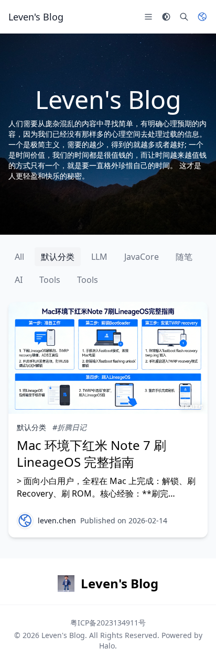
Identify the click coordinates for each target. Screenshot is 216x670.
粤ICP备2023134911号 (108, 623)
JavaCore (141, 256)
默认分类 (57, 256)
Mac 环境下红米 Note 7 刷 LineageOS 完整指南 (91, 453)
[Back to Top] (193, 647)
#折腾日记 (69, 427)
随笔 (184, 256)
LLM (99, 256)
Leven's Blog (63, 635)
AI (19, 279)
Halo (107, 646)
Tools (49, 279)
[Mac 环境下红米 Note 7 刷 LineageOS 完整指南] (108, 358)
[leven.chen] (25, 520)
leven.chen (57, 520)
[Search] (184, 16)
